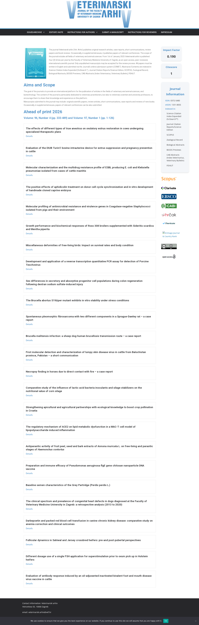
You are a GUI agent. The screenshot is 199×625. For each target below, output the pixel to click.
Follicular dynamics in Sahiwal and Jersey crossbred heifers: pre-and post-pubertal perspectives (83, 540)
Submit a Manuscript (113, 32)
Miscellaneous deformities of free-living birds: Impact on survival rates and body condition (79, 245)
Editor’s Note (56, 32)
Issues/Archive (34, 32)
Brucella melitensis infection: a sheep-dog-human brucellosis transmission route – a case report (83, 336)
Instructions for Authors (81, 32)
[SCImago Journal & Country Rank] (171, 234)
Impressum (166, 32)
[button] (43, 32)
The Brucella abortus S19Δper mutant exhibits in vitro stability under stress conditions (77, 300)
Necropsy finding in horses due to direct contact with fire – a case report (69, 371)
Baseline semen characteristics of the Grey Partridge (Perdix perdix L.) (68, 485)
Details (29, 136)
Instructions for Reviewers (142, 32)
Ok (166, 621)
